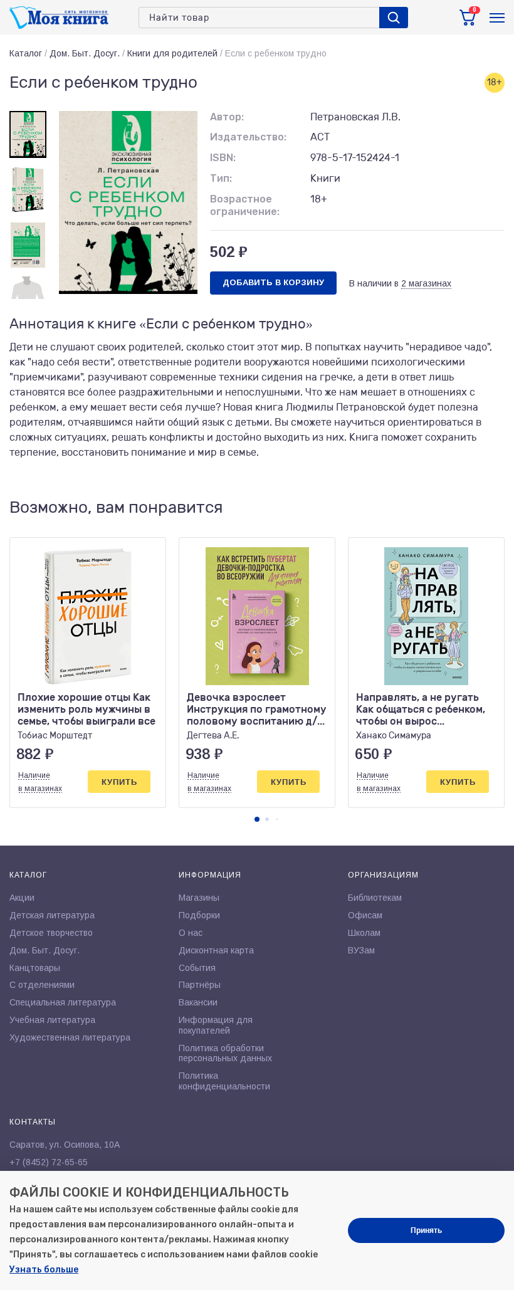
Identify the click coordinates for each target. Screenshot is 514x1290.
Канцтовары (34, 968)
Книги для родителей (172, 53)
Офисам (365, 915)
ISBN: (223, 158)
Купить (119, 782)
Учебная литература (52, 1020)
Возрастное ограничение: (245, 205)
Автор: (227, 117)
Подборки (199, 915)
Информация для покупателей (216, 1025)
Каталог (25, 53)
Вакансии (198, 1002)
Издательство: (248, 137)
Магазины (199, 898)
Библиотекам (375, 898)
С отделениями (42, 985)
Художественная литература (69, 1037)
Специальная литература (62, 1002)
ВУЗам (361, 950)
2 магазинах (426, 283)
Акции (21, 898)
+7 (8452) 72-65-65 (48, 1162)
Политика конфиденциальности (224, 1081)
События (197, 968)
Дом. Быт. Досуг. (85, 53)
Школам (364, 933)
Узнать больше (43, 1269)
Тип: (221, 178)
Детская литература (52, 915)
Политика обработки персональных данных (225, 1053)
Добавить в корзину (273, 282)
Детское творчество (51, 933)
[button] (257, 819)
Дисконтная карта (216, 950)
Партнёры (200, 985)
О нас (190, 933)
